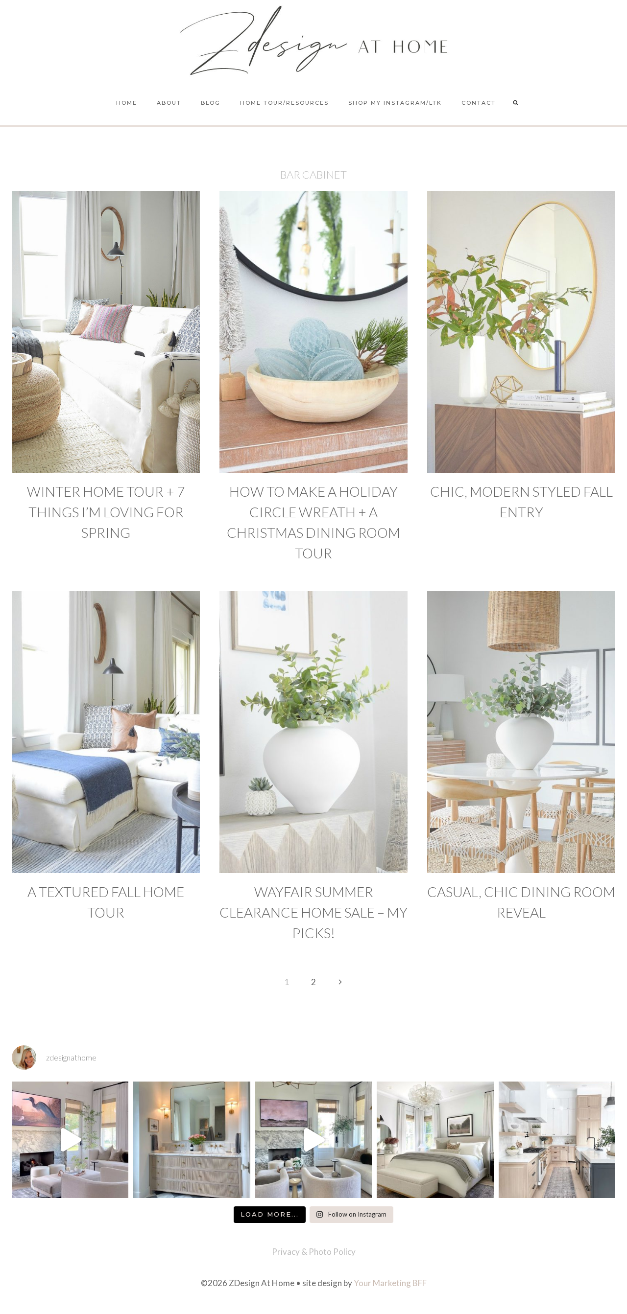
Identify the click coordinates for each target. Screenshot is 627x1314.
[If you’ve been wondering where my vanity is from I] (191, 1140)
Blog (210, 102)
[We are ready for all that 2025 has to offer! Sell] (70, 1140)
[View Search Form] (515, 103)
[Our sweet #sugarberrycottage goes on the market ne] (313, 1140)
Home (126, 102)
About (169, 102)
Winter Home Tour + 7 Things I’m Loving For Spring (106, 512)
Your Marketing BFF (390, 1283)
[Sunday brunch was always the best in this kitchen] (557, 1140)
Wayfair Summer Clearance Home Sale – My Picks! (313, 912)
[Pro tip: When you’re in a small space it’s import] (435, 1140)
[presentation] (106, 332)
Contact (478, 102)
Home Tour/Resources (284, 102)
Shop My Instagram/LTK (395, 102)
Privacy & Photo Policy (314, 1251)
